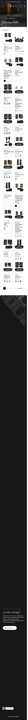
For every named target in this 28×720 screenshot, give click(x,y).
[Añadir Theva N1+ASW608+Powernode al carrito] (10, 144)
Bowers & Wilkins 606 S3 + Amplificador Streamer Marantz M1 (18, 102)
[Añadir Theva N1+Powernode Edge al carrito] (10, 40)
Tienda (5, 18)
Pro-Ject (17, 44)
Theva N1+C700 (6, 128)
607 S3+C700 (19, 151)
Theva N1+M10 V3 (18, 276)
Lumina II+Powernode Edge (19, 72)
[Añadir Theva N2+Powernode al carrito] (21, 167)
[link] (10, 628)
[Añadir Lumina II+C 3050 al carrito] (10, 217)
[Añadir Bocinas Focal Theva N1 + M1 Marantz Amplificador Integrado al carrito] (10, 64)
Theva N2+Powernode (19, 173)
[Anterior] (2, 1)
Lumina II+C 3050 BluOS (7, 276)
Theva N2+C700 (17, 253)
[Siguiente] (24, 1)
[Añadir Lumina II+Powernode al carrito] (21, 121)
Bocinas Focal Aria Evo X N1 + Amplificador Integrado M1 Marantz (19, 198)
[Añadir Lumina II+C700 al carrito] (10, 247)
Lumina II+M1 (7, 173)
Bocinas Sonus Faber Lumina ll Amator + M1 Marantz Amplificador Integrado (18, 227)
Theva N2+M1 (7, 196)
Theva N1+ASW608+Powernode (11, 151)
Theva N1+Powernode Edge (8, 48)
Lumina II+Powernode (19, 128)
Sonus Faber (18, 125)
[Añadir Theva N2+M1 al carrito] (10, 189)
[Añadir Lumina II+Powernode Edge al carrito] (21, 64)
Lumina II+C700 (6, 253)
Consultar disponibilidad (19, 40)
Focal (5, 44)
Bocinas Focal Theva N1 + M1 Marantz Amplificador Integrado (8, 73)
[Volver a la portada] (2, 18)
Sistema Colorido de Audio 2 (18, 48)
